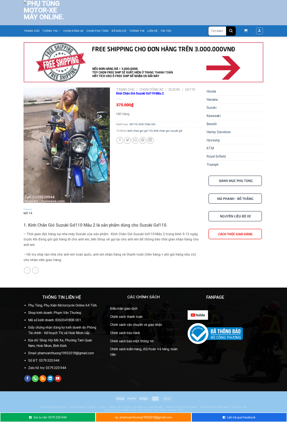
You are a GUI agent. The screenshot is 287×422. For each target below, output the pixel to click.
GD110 (190, 90)
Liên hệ (152, 30)
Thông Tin (136, 30)
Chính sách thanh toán (126, 317)
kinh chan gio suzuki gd (168, 130)
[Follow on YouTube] (57, 378)
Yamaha (212, 100)
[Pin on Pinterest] (142, 140)
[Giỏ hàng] (245, 31)
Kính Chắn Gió (147, 124)
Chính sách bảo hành (125, 333)
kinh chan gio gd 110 (140, 130)
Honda (211, 91)
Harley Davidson (219, 132)
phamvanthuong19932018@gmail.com (146, 417)
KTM (210, 148)
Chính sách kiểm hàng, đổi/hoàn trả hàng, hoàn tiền (144, 352)
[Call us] (35, 378)
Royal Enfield (216, 156)
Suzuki (174, 90)
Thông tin (49, 30)
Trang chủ (31, 30)
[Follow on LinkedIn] (50, 378)
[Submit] (231, 31)
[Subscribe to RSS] (42, 378)
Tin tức (166, 30)
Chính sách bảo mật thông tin (132, 341)
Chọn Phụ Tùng (97, 30)
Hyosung (213, 140)
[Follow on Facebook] (27, 378)
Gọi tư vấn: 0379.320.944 (50, 417)
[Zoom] (29, 198)
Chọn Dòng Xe (73, 30)
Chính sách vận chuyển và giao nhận (136, 325)
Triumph (213, 165)
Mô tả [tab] (28, 213)
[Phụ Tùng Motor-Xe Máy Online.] (42, 12)
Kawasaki (214, 116)
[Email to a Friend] (135, 140)
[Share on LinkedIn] (150, 140)
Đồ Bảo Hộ (119, 30)
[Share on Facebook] (119, 140)
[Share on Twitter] (127, 140)
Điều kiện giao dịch (123, 309)
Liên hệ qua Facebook (241, 417)
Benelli (212, 124)
